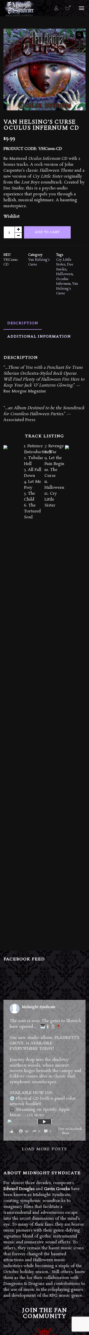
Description (22, 323)
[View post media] (44, 1121)
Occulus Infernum (63, 281)
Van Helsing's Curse (67, 289)
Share (65, 1133)
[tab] (22, 323)
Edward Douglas (19, 1189)
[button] (79, 35)
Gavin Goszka (57, 1189)
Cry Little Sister (63, 262)
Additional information (39, 336)
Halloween (64, 274)
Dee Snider (64, 267)
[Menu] (80, 7)
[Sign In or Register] (56, 8)
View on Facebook (70, 1129)
